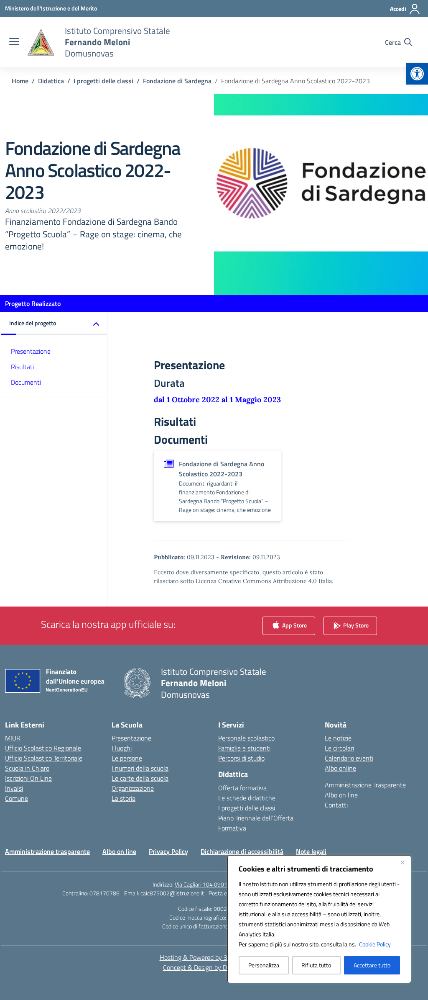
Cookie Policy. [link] (375, 944)
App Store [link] (294, 625)
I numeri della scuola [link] (140, 768)
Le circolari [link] (339, 748)
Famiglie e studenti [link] (244, 748)
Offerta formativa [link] (242, 788)
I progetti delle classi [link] (246, 808)
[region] (319, 919)
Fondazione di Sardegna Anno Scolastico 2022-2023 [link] (221, 469)
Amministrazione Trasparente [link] (365, 785)
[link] (417, 74)
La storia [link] (123, 798)
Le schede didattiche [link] (246, 798)
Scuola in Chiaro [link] (27, 768)
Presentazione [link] (31, 351)
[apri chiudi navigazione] (14, 42)
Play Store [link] (355, 625)
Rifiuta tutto (316, 965)
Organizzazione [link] (133, 788)
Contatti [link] (336, 805)
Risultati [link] (22, 367)
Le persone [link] (127, 758)
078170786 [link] (104, 893)
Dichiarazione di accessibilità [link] (242, 851)
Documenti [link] (26, 382)
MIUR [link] (12, 738)
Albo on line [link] (341, 795)
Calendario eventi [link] (349, 758)
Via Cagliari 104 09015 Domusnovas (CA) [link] (225, 884)
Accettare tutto (372, 965)
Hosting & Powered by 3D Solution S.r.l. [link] (214, 957)
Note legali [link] (311, 851)
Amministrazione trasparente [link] (47, 851)
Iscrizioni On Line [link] (28, 778)
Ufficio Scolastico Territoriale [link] (43, 758)
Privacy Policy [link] (168, 851)
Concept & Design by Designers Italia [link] (214, 967)
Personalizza (263, 965)
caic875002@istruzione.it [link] (172, 893)
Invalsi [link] (14, 788)
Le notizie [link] (338, 738)
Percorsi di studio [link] (241, 758)
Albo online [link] (340, 768)
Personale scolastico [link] (246, 738)
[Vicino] (402, 862)
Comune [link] (16, 798)
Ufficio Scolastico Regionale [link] (43, 748)
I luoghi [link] (122, 748)
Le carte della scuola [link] (140, 778)
